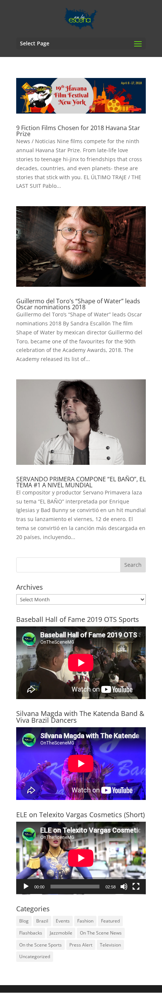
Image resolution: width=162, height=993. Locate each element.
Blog (24, 921)
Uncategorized (34, 956)
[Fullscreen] (136, 886)
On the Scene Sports (40, 945)
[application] (81, 858)
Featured (110, 921)
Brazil (42, 921)
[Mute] (124, 886)
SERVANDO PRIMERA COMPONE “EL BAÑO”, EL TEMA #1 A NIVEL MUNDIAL (81, 482)
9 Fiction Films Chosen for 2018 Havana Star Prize (78, 131)
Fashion (85, 921)
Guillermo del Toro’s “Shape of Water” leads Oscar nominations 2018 (78, 304)
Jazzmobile (61, 933)
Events (63, 921)
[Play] (26, 886)
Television (110, 945)
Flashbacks (30, 933)
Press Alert (80, 945)
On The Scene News (101, 933)
